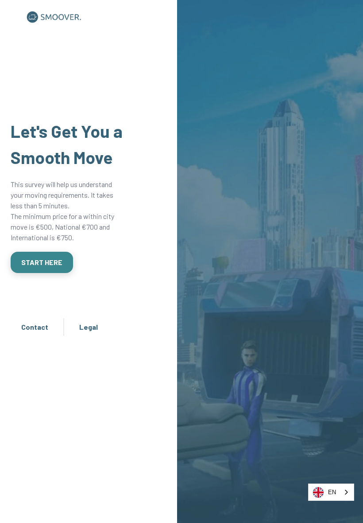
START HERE (41, 262)
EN (332, 492)
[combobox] (331, 492)
